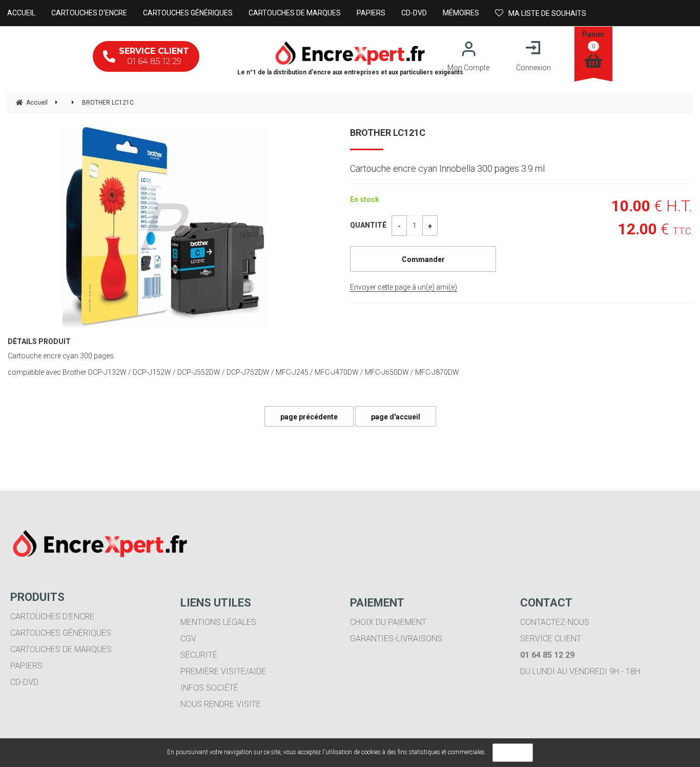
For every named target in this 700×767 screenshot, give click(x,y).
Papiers (26, 666)
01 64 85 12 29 (154, 56)
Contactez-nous (554, 622)
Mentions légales (218, 622)
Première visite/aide (223, 671)
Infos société (209, 688)
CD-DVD (24, 682)
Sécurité (198, 655)
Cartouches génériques (60, 633)
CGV (188, 638)
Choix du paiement (388, 622)
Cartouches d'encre (52, 616)
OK (512, 752)
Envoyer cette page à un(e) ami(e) (403, 287)
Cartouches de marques (61, 649)
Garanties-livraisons (396, 638)
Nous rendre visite (220, 704)
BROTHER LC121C (387, 132)
